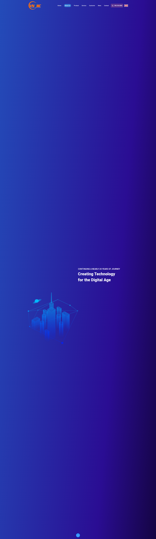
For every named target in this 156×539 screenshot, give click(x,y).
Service (84, 5)
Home (59, 5)
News (99, 5)
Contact (106, 5)
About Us (67, 5)
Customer (92, 5)
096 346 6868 (118, 5)
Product (76, 5)
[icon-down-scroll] (78, 535)
